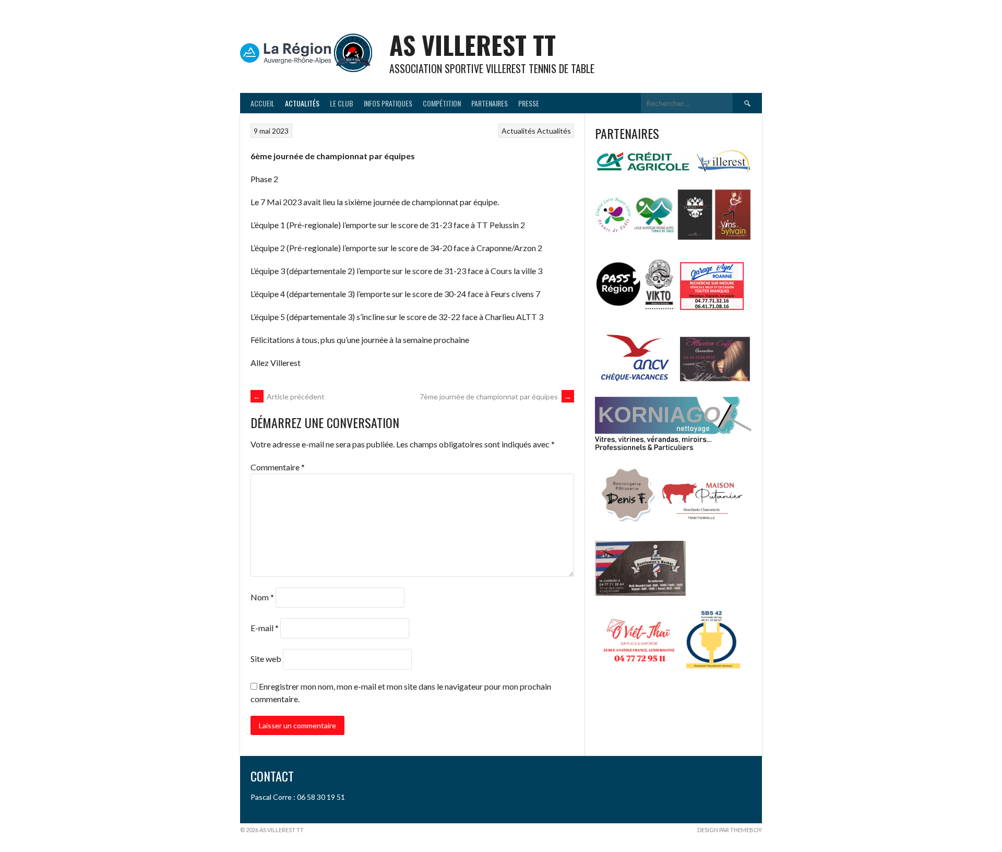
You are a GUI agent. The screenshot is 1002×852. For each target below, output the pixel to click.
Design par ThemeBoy (729, 829)
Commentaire (277, 467)
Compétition (442, 103)
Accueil (262, 103)
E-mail (264, 628)
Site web (265, 659)
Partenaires (489, 103)
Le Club (341, 103)
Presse (528, 103)
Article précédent (289, 396)
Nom (262, 597)
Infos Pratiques (388, 103)
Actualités (302, 103)
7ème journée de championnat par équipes (495, 396)
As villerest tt (472, 44)
